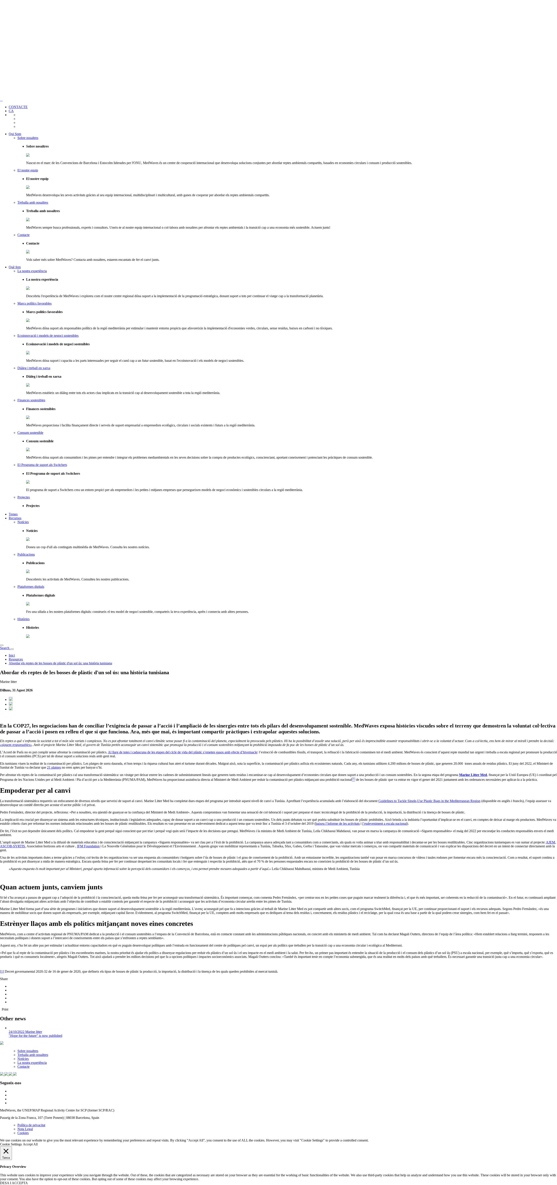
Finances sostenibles (31, 400)
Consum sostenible (30, 432)
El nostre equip (27, 170)
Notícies (23, 522)
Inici (12, 655)
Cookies (23, 1133)
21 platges (54, 767)
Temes (13, 514)
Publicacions (26, 554)
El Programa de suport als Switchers (42, 465)
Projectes (23, 497)
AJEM (550, 842)
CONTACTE (18, 107)
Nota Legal (25, 1129)
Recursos (15, 518)
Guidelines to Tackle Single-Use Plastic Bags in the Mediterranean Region (429, 801)
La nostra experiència (32, 271)
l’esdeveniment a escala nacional (384, 823)
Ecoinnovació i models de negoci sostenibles (48, 335)
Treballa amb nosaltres (32, 202)
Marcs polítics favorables (34, 303)
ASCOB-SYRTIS (12, 846)
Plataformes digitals (30, 586)
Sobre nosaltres (27, 138)
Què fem (15, 267)
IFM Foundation (88, 846)
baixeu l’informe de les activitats (337, 823)
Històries (23, 619)
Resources (16, 659)
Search (5, 648)
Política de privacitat (31, 1125)
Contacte (23, 235)
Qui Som (15, 134)
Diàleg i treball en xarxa (33, 368)
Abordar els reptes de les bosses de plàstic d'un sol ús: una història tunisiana (60, 663)
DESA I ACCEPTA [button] (14, 1183)
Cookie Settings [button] (11, 1144)
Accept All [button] (30, 1144)
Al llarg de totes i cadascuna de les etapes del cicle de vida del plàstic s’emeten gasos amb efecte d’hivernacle (182, 752)
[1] (2, 971)
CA (11, 111)
